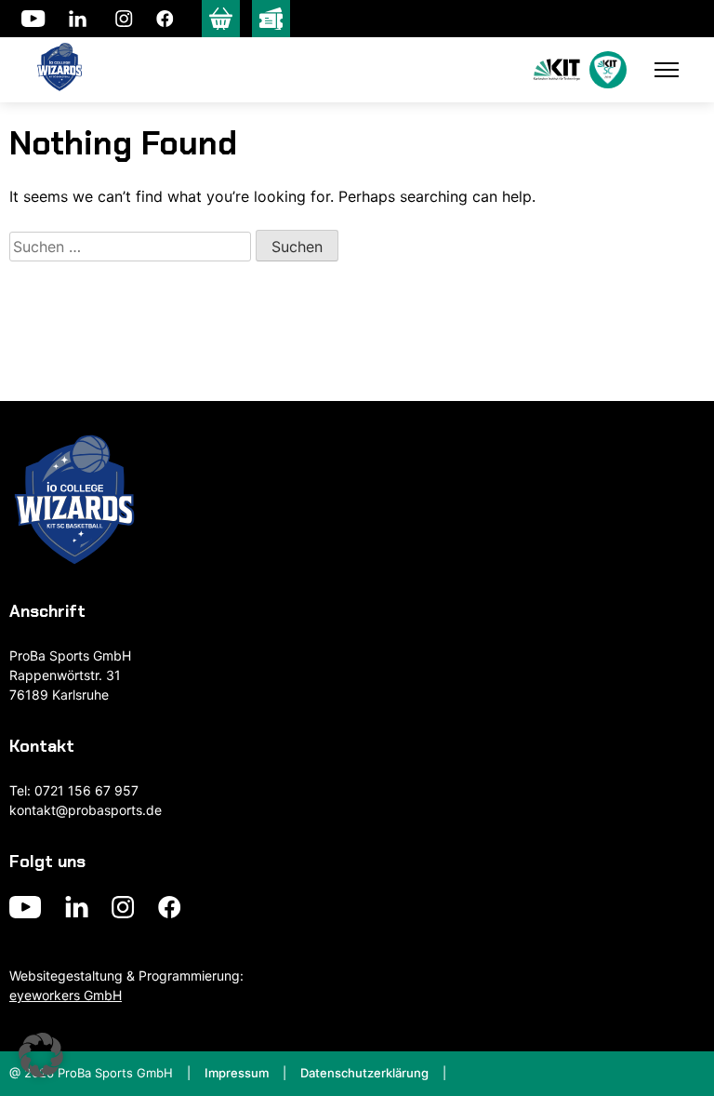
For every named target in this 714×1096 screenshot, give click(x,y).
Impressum (237, 1072)
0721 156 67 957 (86, 790)
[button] (41, 1055)
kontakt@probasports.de (85, 810)
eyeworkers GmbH (65, 995)
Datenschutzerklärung (364, 1072)
